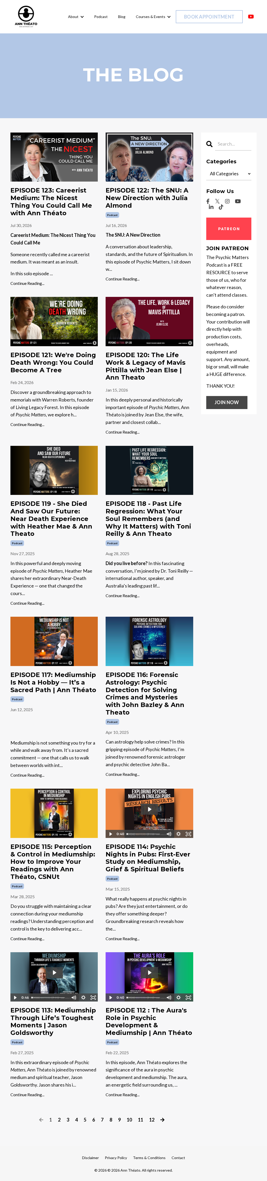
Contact (178, 1157)
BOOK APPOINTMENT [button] (209, 17)
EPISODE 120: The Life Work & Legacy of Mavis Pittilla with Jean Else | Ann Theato (145, 366)
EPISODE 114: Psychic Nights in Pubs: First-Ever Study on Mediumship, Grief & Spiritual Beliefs (148, 858)
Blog (121, 16)
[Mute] (169, 834)
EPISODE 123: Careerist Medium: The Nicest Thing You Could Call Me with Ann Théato (51, 202)
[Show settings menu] (179, 834)
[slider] (144, 834)
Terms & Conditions (149, 1157)
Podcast (101, 16)
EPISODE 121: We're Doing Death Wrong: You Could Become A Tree (53, 362)
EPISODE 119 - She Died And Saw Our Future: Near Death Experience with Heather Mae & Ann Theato (51, 518)
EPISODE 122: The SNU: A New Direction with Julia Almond (147, 198)
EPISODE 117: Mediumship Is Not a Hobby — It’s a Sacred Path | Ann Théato (53, 682)
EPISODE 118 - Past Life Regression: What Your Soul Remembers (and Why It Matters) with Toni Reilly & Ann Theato (148, 518)
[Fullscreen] (188, 834)
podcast (112, 215)
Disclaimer (90, 1157)
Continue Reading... (27, 283)
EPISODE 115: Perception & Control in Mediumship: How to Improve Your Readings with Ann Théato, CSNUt (52, 861)
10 (129, 1120)
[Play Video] (110, 834)
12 (151, 1120)
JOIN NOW (227, 402)
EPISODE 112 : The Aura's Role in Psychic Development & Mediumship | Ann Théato (149, 1021)
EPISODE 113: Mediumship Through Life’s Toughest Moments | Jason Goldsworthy (53, 1021)
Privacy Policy (116, 1157)
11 (140, 1120)
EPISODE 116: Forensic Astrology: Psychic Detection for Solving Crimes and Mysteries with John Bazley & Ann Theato (145, 693)
